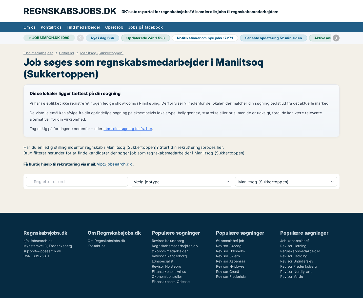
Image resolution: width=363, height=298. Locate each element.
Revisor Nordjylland (296, 271)
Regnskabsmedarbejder (300, 251)
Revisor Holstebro (166, 266)
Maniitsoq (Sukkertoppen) (101, 53)
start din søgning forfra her (127, 128)
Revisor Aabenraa (230, 261)
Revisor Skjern (228, 256)
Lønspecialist (163, 261)
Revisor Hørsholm (230, 251)
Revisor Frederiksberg (298, 266)
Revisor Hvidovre (230, 266)
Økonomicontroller (167, 276)
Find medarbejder (83, 27)
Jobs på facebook (145, 27)
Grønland (66, 53)
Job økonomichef (294, 241)
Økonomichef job (230, 241)
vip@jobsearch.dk (114, 164)
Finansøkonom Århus (169, 271)
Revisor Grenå (227, 271)
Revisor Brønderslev (296, 261)
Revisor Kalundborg (168, 241)
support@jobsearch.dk (42, 251)
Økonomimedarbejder (170, 251)
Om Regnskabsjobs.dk (106, 241)
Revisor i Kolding (293, 256)
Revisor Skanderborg (169, 256)
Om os (29, 27)
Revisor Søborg (229, 246)
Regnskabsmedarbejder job (175, 246)
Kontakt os (51, 27)
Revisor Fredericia (231, 276)
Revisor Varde (291, 276)
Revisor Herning (293, 246)
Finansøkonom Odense (171, 281)
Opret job (114, 27)
